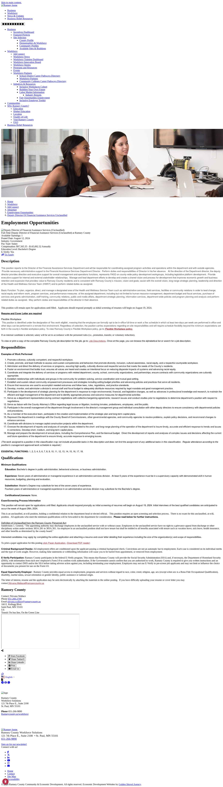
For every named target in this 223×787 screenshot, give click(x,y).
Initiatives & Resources (24, 84)
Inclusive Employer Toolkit (32, 100)
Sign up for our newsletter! (14, 744)
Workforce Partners (22, 73)
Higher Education (21, 111)
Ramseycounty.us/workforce (15, 714)
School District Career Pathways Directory (39, 76)
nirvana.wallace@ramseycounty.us (24, 601)
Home (10, 771)
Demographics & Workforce (33, 43)
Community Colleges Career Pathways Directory (42, 81)
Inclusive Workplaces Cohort (33, 86)
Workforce (12, 13)
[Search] (2, 674)
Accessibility (13, 779)
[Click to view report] (6, 682)
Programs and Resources (25, 67)
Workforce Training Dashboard (28, 59)
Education (18, 108)
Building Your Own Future (32, 89)
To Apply (9, 254)
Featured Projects (21, 35)
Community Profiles (29, 45)
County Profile (26, 40)
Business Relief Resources (20, 18)
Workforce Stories (22, 65)
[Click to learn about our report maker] (9, 682)
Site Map (11, 776)
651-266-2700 (15, 599)
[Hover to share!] (2, 650)
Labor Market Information (31, 92)
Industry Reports (33, 95)
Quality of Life (20, 117)
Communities (13, 103)
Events (16, 70)
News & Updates (15, 16)
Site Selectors (19, 37)
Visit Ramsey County (23, 119)
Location (17, 114)
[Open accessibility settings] (5, 781)
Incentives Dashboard (23, 32)
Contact (11, 773)
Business (11, 10)
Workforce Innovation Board (27, 62)
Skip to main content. (11, 2)
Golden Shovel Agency (130, 784)
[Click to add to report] (2, 682)
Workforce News (21, 56)
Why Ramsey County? (18, 106)
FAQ (15, 122)
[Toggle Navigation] (13, 24)
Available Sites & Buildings (32, 48)
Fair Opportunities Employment (34, 97)
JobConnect (19, 54)
